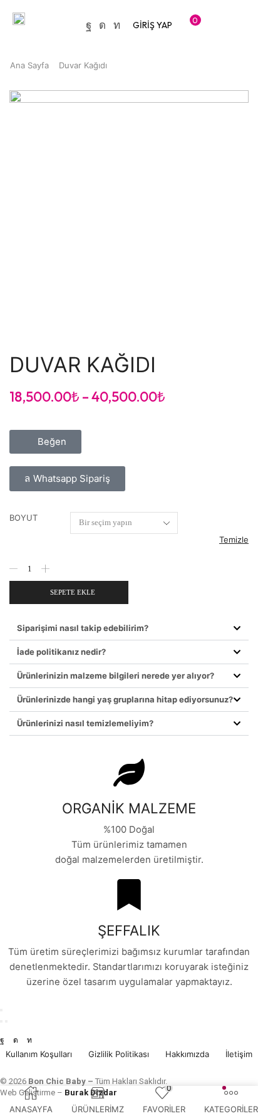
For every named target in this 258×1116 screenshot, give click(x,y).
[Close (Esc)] (1, 1010)
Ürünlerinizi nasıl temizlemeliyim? (85, 723)
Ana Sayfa (29, 65)
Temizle (234, 540)
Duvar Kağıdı (83, 65)
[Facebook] (88, 25)
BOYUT (23, 518)
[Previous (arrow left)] (1, 1021)
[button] (152, 25)
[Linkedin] (116, 25)
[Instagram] (102, 25)
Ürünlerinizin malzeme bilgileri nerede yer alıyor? (115, 675)
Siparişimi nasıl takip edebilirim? (82, 628)
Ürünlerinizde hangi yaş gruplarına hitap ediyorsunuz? (125, 699)
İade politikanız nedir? (61, 652)
